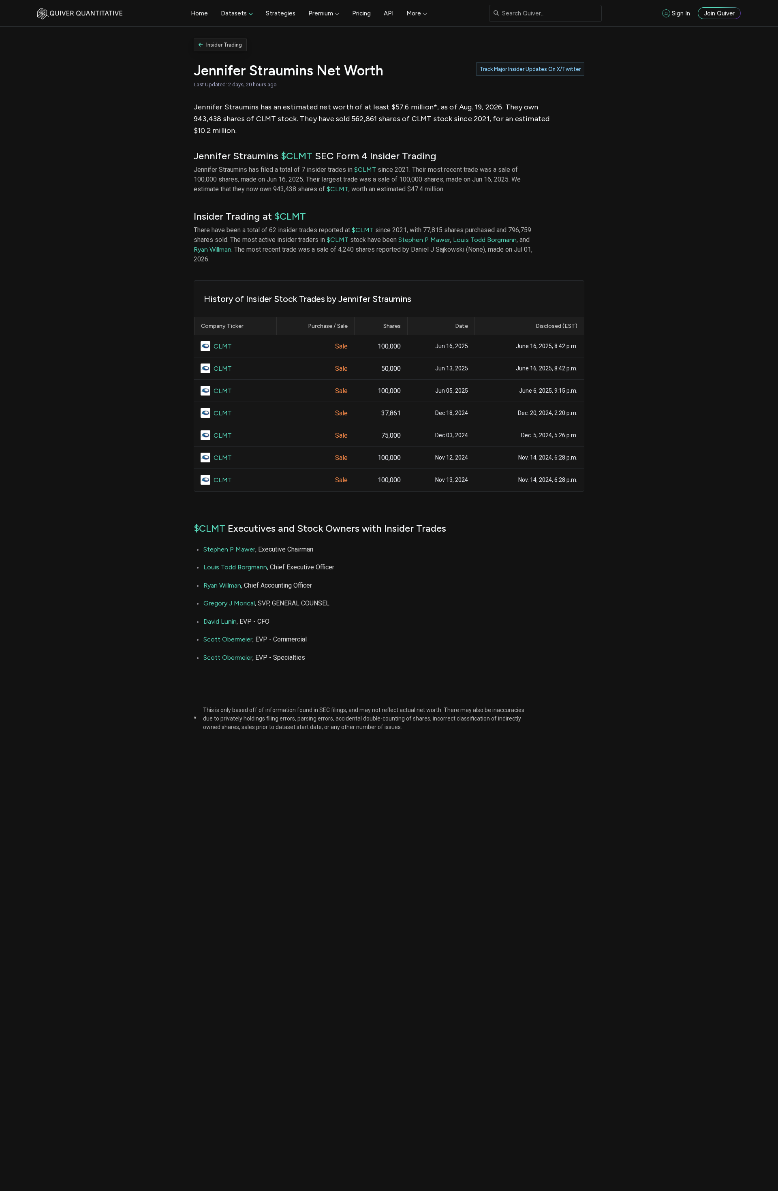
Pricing (361, 13)
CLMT (223, 346)
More (413, 13)
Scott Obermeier (227, 639)
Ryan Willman (212, 249)
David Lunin (220, 621)
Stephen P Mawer (424, 240)
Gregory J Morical (229, 603)
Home (199, 13)
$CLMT (296, 156)
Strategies (280, 13)
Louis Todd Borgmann (485, 240)
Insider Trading (224, 45)
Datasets (234, 13)
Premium (320, 13)
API (388, 13)
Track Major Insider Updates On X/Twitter (530, 69)
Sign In (681, 13)
